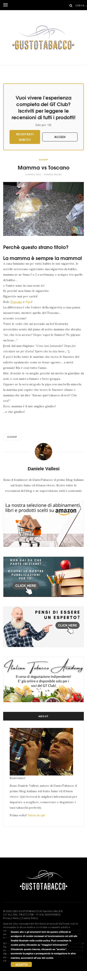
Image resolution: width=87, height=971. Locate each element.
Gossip (43, 159)
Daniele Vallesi (53, 174)
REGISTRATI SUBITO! (25, 136)
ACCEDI (59, 137)
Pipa (29, 302)
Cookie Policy (30, 918)
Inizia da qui (36, 815)
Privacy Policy (11, 918)
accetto (21, 964)
